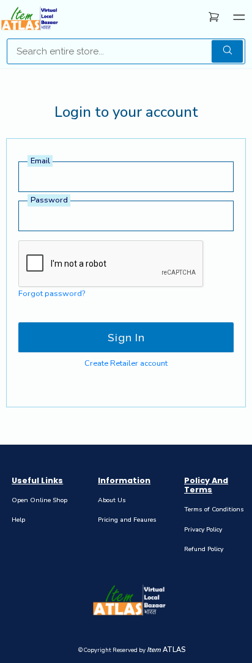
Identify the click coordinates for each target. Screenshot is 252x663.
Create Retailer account (126, 363)
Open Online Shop (39, 500)
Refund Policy (203, 549)
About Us (112, 500)
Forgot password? (51, 293)
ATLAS (166, 649)
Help (18, 519)
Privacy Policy (203, 529)
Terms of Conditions (214, 509)
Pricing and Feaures (127, 519)
